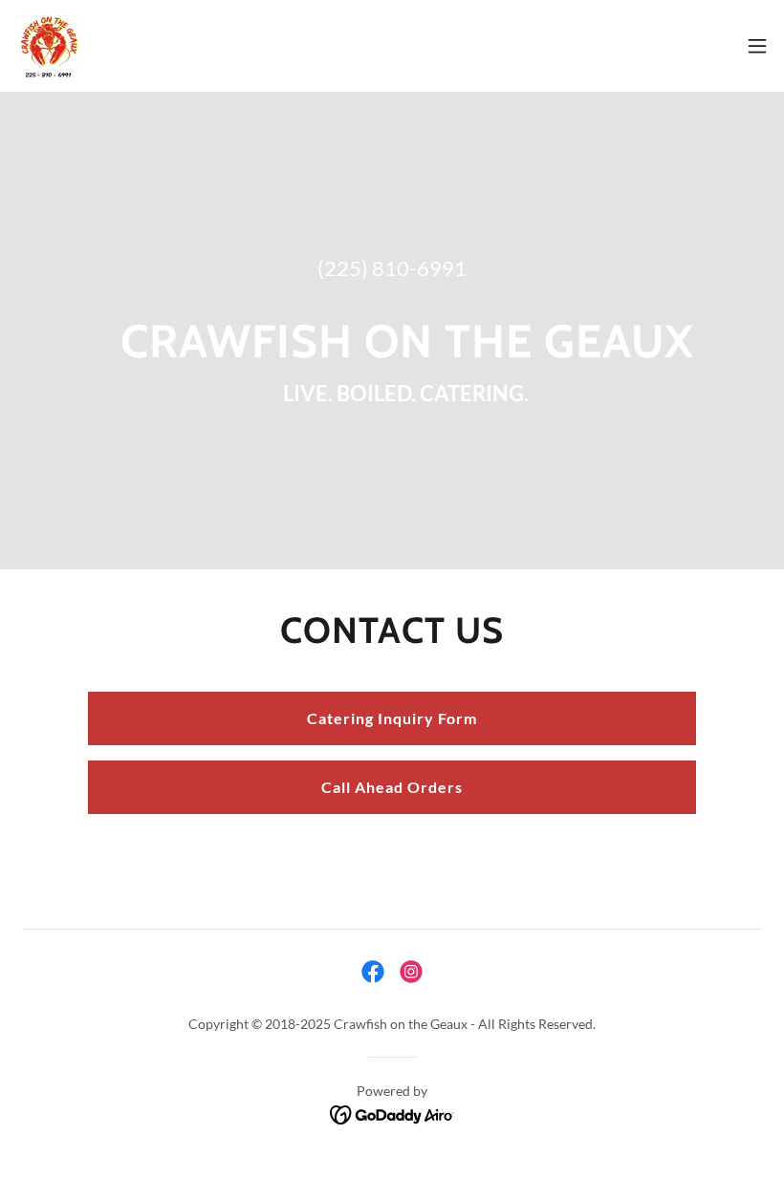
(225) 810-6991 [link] (392, 268)
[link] (48, 46)
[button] (757, 46)
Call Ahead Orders (392, 787)
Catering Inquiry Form (392, 718)
